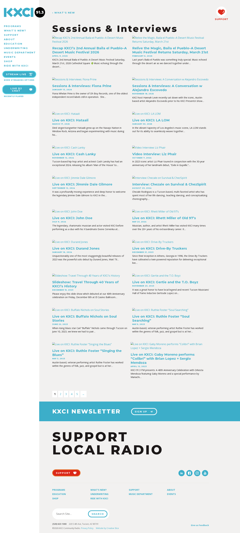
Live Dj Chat (16, 89)
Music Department (20, 52)
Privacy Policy (87, 528)
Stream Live (16, 74)
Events (10, 56)
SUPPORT (221, 19)
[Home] (19, 12)
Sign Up (141, 411)
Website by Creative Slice (107, 528)
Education (13, 43)
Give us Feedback (200, 525)
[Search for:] (71, 514)
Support (11, 35)
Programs (12, 26)
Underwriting (16, 48)
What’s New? (15, 30)
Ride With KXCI (16, 65)
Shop (8, 61)
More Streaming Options (19, 80)
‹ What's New (63, 12)
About (9, 39)
